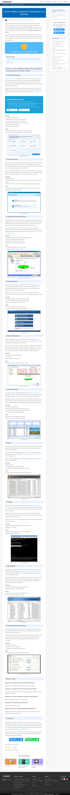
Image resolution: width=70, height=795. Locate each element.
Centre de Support (48, 778)
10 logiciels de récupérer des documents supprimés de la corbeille (59, 68)
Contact (33, 784)
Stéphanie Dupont (19, 20)
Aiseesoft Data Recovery (10, 78)
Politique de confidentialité (37, 780)
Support (60, 1)
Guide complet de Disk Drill (57, 44)
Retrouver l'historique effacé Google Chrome (58, 50)
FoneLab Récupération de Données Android (22, 778)
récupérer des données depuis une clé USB (32, 454)
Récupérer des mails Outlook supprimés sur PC (57, 57)
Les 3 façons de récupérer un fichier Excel (58, 54)
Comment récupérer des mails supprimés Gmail (57, 61)
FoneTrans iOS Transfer (18, 782)
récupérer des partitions (34, 392)
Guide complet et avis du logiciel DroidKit (58, 47)
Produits (42, 1)
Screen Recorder (17, 787)
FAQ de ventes (47, 784)
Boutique (66, 1)
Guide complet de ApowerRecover (58, 42)
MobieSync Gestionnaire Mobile (19, 784)
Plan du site (34, 786)
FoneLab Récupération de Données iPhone (21, 780)
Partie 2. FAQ (10, 62)
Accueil (3, 4)
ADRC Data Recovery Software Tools (58, 41)
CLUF (33, 782)
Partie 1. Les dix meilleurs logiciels (58, 14)
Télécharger (48, 1)
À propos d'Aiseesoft (36, 778)
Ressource (54, 1)
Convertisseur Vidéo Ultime (19, 786)
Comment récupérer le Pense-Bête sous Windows (59, 64)
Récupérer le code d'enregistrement (51, 780)
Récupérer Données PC (29, 20)
